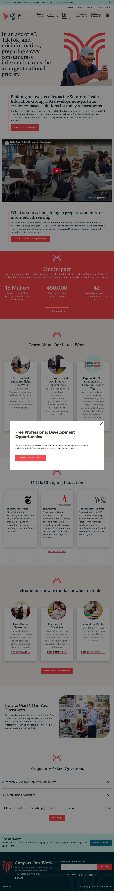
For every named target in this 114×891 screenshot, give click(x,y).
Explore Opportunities (31, 458)
